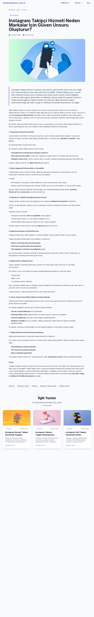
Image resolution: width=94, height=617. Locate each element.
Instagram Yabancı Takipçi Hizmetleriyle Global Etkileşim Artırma (46, 435)
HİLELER (77, 3)
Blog (88, 3)
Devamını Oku (9, 445)
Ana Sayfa (12, 10)
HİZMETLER (64, 3)
